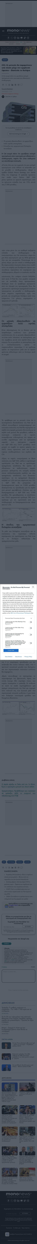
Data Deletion (8, 656)
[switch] (30, 622)
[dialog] (18, 622)
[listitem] (18, 618)
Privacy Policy (28, 656)
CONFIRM (11, 650)
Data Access (18, 656)
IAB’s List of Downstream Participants (20, 613)
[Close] (33, 587)
